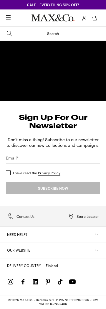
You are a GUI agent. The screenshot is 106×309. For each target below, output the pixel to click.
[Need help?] (96, 234)
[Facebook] (22, 281)
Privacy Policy (49, 173)
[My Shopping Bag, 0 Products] (95, 18)
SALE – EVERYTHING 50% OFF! (53, 5)
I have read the (36, 173)
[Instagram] (10, 281)
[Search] (16, 18)
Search (53, 33)
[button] (84, 18)
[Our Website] (96, 250)
